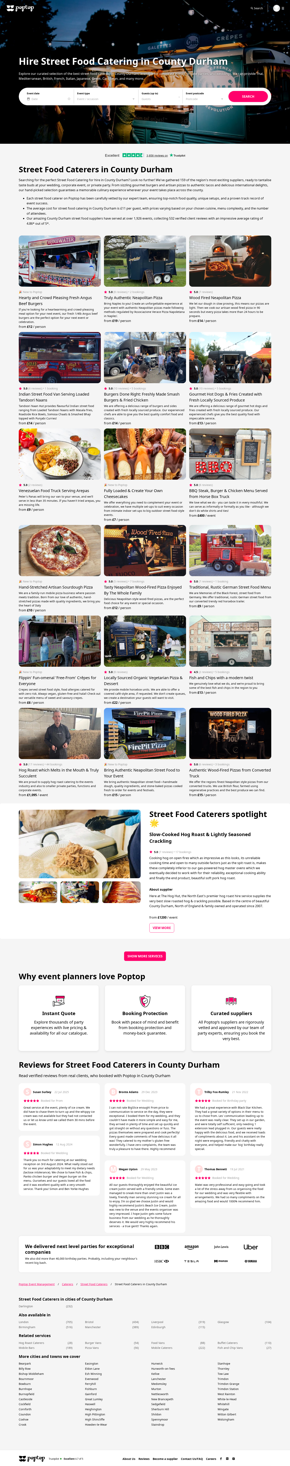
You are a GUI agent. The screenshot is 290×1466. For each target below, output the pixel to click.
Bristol (89, 1322)
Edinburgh (158, 1327)
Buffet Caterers (228, 1343)
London (24, 1322)
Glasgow (223, 1322)
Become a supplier (165, 1459)
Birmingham (27, 1327)
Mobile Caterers (161, 1348)
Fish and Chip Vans (230, 1348)
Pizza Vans (92, 1348)
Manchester (93, 1327)
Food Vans (158, 1343)
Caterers (67, 1284)
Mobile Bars (27, 1348)
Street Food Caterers (94, 1284)
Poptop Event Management (37, 1284)
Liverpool (157, 1322)
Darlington (26, 1306)
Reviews (144, 1459)
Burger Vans (93, 1343)
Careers (211, 1459)
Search (258, 8)
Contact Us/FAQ (192, 1459)
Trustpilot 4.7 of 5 (66, 1458)
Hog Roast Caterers (31, 1343)
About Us (129, 1459)
